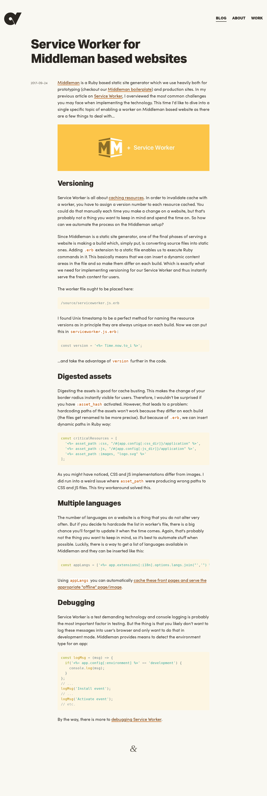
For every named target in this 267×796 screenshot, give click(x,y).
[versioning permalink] (55, 184)
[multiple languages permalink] (55, 503)
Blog (221, 18)
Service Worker (108, 96)
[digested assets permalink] (55, 377)
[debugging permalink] (55, 603)
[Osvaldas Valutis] (13, 19)
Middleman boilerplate (130, 89)
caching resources (126, 197)
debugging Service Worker (136, 719)
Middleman (69, 82)
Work (257, 18)
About (239, 18)
